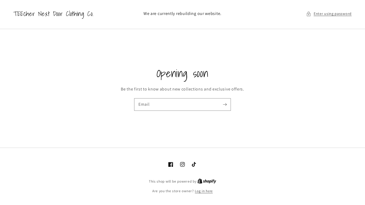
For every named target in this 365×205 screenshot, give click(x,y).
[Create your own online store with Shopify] (206, 181)
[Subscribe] (225, 104)
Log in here (204, 191)
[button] (329, 13)
